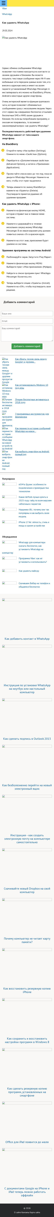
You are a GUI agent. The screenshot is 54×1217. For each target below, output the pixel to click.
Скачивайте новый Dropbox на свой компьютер (27, 890)
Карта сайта (35, 1212)
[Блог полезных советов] (20, 3)
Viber (4, 8)
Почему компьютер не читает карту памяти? (27, 940)
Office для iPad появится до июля (27, 1142)
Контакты (25, 1212)
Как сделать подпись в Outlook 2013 (27, 739)
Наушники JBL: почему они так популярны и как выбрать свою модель (34, 513)
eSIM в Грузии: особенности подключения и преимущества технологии (34, 488)
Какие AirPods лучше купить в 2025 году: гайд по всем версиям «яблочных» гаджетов (35, 500)
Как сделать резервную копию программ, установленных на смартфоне (27, 1092)
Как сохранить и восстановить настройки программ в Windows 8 (27, 1040)
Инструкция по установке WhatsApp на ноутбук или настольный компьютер (27, 688)
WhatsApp (7, 14)
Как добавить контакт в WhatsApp (27, 639)
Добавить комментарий (27, 346)
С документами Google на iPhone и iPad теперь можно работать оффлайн (27, 1192)
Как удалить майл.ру (29, 570)
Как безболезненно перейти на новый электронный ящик (27, 787)
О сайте (17, 1212)
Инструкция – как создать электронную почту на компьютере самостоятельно (27, 838)
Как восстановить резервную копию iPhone (27, 990)
